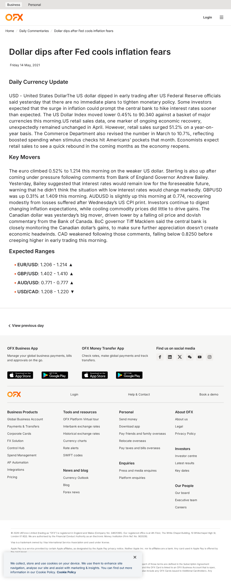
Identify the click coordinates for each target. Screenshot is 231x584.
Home (9, 31)
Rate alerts (71, 448)
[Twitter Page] (179, 357)
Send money (128, 419)
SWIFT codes (73, 455)
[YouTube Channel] (199, 357)
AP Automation (17, 462)
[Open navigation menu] (221, 17)
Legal (179, 426)
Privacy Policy (185, 433)
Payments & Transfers (23, 426)
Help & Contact (139, 394)
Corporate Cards (19, 433)
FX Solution (15, 441)
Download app (129, 426)
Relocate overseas (132, 441)
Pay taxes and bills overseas (139, 448)
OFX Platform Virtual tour (81, 419)
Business (13, 5)
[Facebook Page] (160, 357)
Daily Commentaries (34, 31)
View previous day (27, 325)
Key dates (182, 470)
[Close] (135, 557)
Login (207, 17)
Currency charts (75, 441)
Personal (34, 5)
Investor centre (186, 456)
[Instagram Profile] (209, 357)
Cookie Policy (66, 572)
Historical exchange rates (81, 433)
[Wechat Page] (189, 357)
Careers (181, 507)
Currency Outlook (75, 477)
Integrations (15, 469)
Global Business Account (25, 419)
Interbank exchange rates (81, 426)
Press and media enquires (138, 470)
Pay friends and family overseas (142, 433)
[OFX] (14, 17)
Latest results (184, 463)
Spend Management (21, 455)
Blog (66, 485)
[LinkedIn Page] (169, 357)
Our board (182, 493)
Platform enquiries (132, 477)
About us (181, 419)
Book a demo (208, 394)
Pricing (12, 477)
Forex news (71, 492)
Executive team (186, 500)
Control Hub (15, 448)
